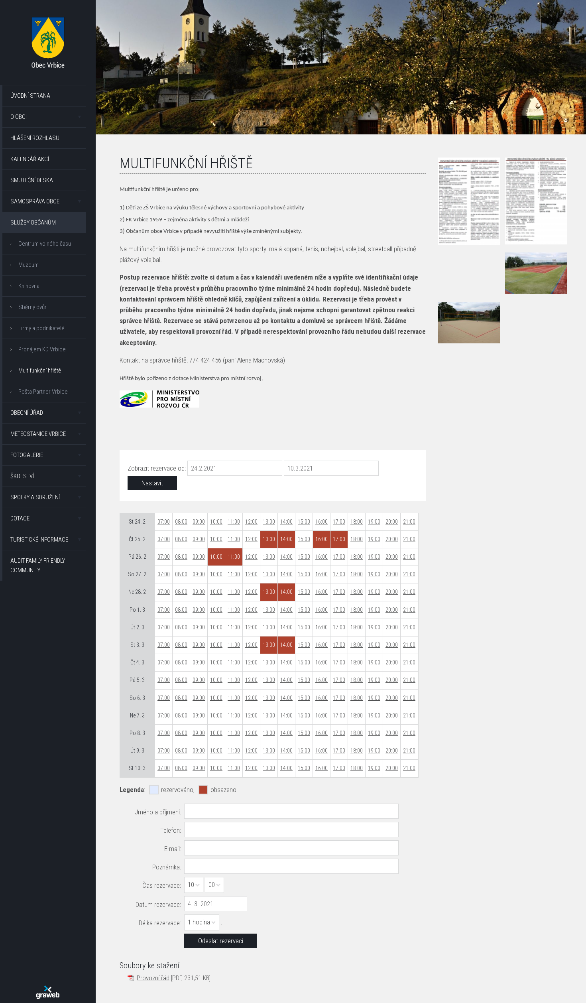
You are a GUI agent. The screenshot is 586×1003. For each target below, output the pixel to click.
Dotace (19, 518)
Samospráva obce (34, 201)
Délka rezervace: (160, 923)
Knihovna (28, 286)
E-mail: (172, 849)
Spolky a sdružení (35, 497)
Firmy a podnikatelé (41, 328)
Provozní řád (153, 978)
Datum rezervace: (158, 904)
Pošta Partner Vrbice (43, 391)
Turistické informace (39, 539)
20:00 (391, 521)
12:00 (251, 521)
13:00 (269, 521)
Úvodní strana (30, 95)
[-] (536, 273)
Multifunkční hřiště (39, 370)
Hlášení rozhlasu (34, 138)
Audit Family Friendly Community (37, 565)
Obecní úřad (26, 412)
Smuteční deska (31, 180)
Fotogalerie (26, 455)
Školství (22, 476)
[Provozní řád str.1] (469, 201)
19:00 (374, 521)
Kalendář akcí (29, 159)
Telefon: (170, 830)
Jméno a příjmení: (158, 812)
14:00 (286, 521)
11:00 (234, 521)
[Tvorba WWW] (48, 992)
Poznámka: (166, 867)
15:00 (304, 521)
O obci (18, 116)
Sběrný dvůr (32, 307)
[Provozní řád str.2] (536, 201)
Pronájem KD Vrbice (42, 349)
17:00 (339, 521)
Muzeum (28, 264)
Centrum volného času (44, 243)
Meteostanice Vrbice (38, 433)
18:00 (356, 521)
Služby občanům (33, 222)
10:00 (216, 521)
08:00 (181, 521)
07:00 (163, 521)
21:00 (409, 521)
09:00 (199, 521)
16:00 (321, 521)
